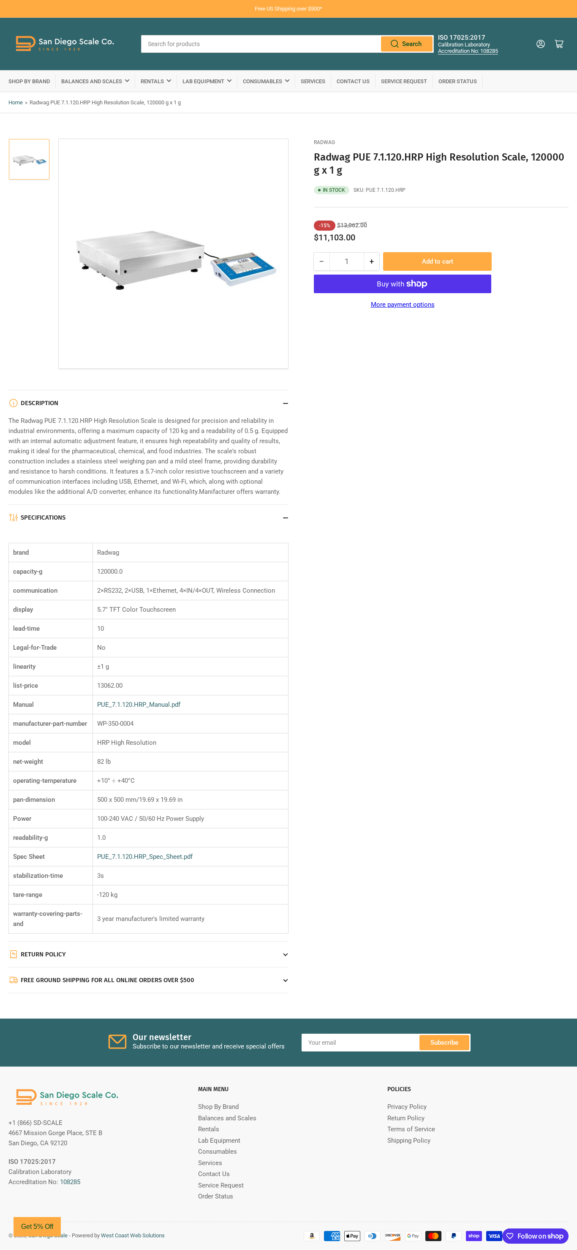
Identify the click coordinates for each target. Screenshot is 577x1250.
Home (15, 102)
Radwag (324, 142)
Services (313, 81)
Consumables (262, 81)
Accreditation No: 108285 (468, 51)
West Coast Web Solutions (133, 1235)
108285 (70, 1182)
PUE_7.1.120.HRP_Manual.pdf (138, 704)
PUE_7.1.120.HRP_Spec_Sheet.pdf (145, 857)
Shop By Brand (29, 81)
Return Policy (406, 1118)
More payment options (403, 304)
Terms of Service (411, 1129)
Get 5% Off (37, 1226)
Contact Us (353, 81)
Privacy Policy (407, 1107)
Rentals (152, 81)
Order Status (457, 81)
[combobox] (287, 44)
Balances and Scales (91, 81)
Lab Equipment (203, 81)
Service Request (404, 81)
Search (412, 44)
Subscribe (444, 1042)
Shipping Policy (408, 1140)
